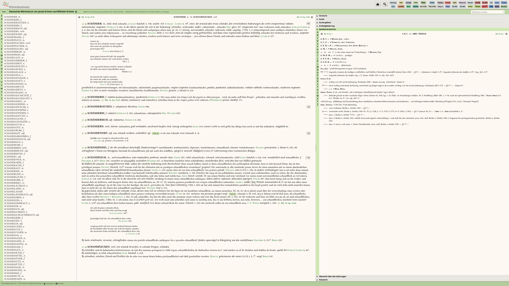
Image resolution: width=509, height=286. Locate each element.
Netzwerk (323, 280)
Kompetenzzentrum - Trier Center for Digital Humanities (22, 284)
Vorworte (323, 16)
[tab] (412, 16)
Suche (321, 19)
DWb (155, 133)
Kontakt (60, 284)
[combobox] (488, 12)
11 (307, 158)
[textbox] (488, 12)
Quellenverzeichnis (327, 29)
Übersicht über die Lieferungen (332, 276)
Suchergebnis (325, 22)
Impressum (50, 284)
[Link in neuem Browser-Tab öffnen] (158, 133)
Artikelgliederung (327, 26)
